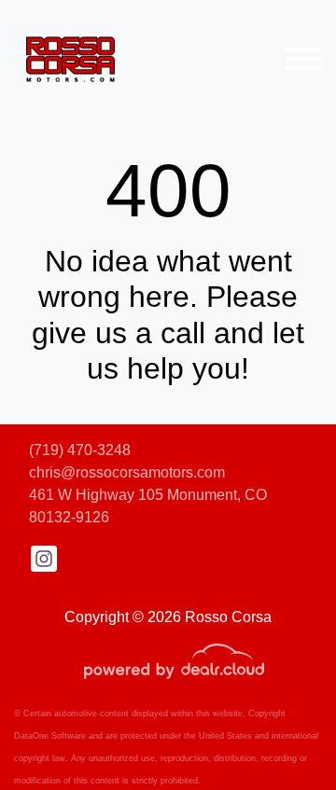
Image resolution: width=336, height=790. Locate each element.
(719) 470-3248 (80, 450)
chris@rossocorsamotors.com (127, 472)
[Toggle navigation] (303, 58)
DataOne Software (50, 736)
